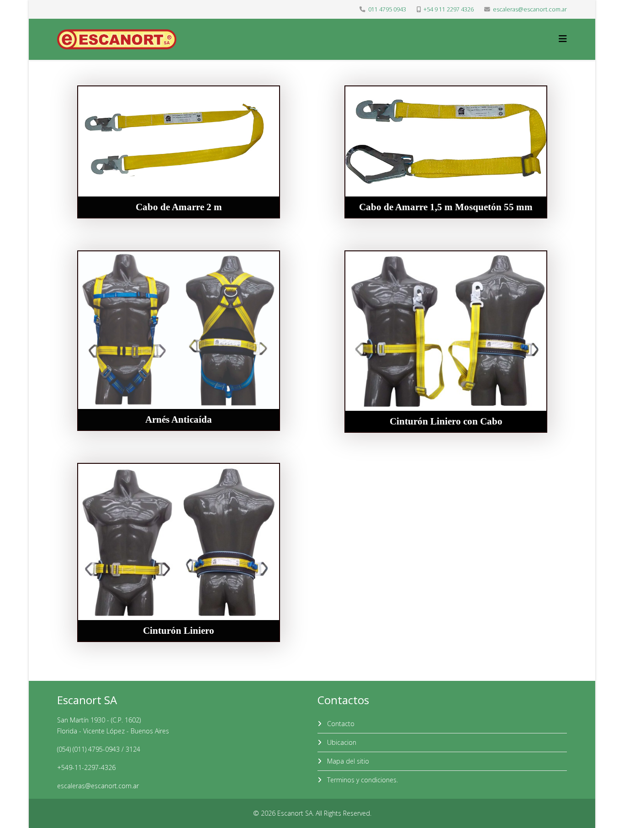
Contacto (339, 723)
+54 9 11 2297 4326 (448, 9)
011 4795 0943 (387, 9)
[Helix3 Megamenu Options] (563, 38)
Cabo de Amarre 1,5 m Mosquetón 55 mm (446, 207)
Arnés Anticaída (178, 419)
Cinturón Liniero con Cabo (445, 421)
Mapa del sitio (347, 761)
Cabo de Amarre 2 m (178, 207)
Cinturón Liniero (178, 630)
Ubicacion (340, 742)
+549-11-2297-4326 (86, 767)
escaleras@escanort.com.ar (530, 9)
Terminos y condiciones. (361, 779)
